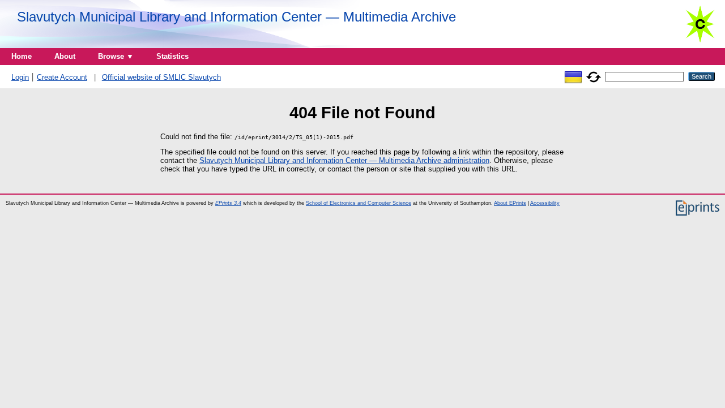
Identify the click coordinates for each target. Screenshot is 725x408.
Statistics (172, 56)
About (64, 56)
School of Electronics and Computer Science (358, 203)
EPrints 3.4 (228, 203)
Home (21, 56)
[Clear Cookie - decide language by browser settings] (594, 76)
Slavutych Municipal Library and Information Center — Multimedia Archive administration (344, 160)
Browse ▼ (116, 56)
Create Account (62, 77)
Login (20, 77)
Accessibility (545, 203)
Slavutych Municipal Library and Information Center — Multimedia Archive (236, 16)
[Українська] (573, 76)
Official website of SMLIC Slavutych (161, 77)
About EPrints (510, 203)
